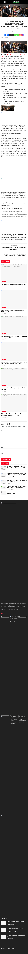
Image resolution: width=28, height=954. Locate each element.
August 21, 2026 (4, 365)
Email (2, 453)
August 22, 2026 (4, 313)
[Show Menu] (1, 2)
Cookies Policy (15, 947)
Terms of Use (3, 948)
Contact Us (9, 947)
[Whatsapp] (16, 35)
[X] (11, 35)
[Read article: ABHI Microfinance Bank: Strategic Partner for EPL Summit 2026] (14, 299)
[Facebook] (6, 35)
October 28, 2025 (13, 31)
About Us (3, 947)
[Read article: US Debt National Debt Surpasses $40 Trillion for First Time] (14, 377)
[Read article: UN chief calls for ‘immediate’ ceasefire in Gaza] (3, 937)
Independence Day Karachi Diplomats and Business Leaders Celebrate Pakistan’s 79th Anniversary (16, 468)
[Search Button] (26, 2)
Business (4, 281)
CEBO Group (12, 60)
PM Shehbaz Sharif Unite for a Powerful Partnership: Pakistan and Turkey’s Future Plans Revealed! (16, 923)
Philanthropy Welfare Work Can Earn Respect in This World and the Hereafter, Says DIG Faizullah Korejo (16, 475)
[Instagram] (21, 35)
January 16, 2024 (11, 938)
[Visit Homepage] (16, 2)
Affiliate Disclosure (11, 948)
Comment (3, 430)
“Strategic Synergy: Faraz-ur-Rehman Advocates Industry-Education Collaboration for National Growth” (17, 930)
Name (2, 447)
